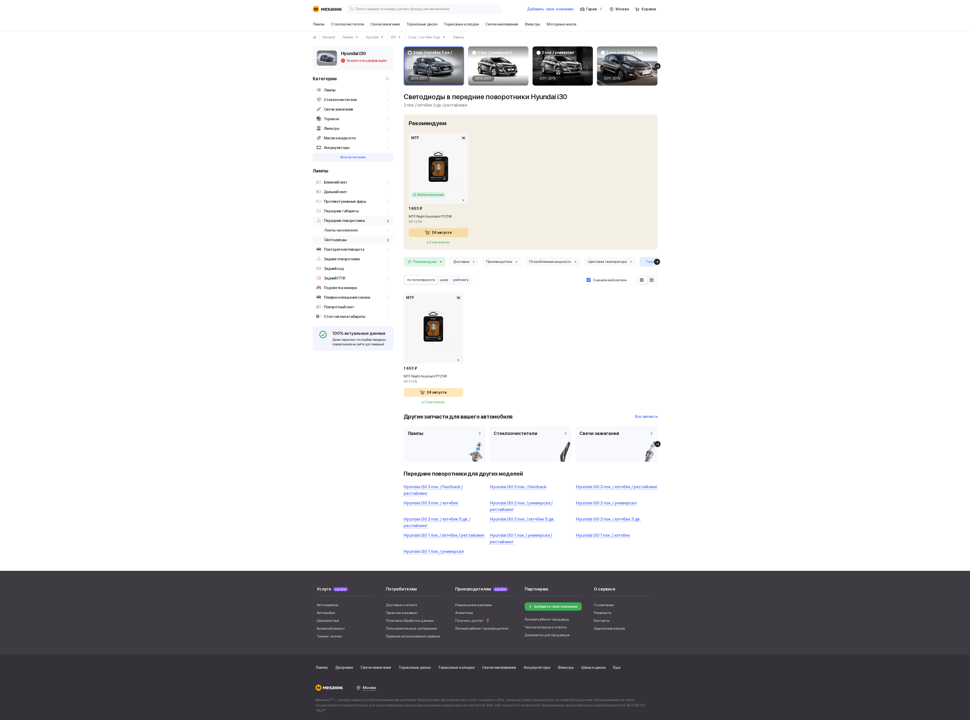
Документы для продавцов (547, 635)
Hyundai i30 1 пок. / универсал (434, 551)
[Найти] (386, 79)
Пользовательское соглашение (411, 628)
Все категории (353, 157)
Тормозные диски (414, 667)
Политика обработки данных (410, 621)
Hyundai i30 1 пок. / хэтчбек (603, 535)
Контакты (602, 621)
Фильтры (566, 667)
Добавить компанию (550, 9)
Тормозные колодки (456, 667)
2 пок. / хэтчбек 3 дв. (625, 52)
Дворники (344, 667)
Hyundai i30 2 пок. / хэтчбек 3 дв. (608, 519)
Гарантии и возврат (402, 613)
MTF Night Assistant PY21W (430, 219)
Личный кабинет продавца (547, 619)
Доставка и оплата (401, 605)
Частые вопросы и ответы (546, 627)
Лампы (322, 667)
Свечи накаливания (499, 667)
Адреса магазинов (609, 628)
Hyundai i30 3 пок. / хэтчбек (431, 502)
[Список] (652, 280)
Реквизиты (602, 613)
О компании (604, 605)
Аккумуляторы (537, 667)
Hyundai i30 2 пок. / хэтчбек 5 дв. (522, 519)
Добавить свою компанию (556, 606)
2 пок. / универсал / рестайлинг (494, 54)
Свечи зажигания (375, 667)
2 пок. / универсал (558, 52)
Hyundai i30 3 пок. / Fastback (518, 486)
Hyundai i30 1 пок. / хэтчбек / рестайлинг (444, 535)
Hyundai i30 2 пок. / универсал (606, 502)
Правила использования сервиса (413, 636)
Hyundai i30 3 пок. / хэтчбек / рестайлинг (617, 486)
